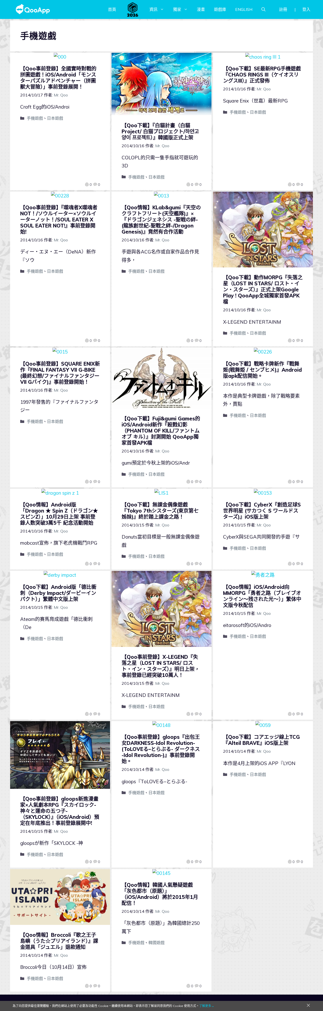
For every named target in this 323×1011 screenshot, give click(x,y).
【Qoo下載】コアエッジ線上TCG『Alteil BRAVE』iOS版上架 (261, 740)
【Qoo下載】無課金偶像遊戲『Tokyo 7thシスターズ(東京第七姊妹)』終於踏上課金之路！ (160, 510)
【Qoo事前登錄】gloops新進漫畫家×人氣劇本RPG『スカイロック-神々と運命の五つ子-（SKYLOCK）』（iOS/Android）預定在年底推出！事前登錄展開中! (59, 811)
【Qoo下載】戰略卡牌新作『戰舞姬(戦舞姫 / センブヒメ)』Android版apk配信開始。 (262, 370)
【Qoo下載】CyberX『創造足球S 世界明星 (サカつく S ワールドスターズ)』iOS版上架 (262, 510)
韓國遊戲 (156, 942)
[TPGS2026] (133, 9)
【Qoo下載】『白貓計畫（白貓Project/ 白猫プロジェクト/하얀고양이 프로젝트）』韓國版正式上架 (160, 131)
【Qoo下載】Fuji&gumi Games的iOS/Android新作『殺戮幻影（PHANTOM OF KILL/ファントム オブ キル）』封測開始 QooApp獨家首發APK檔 (161, 430)
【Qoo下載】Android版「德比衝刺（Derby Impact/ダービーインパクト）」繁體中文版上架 (58, 593)
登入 (306, 9)
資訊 (153, 9)
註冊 (283, 9)
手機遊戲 (35, 118)
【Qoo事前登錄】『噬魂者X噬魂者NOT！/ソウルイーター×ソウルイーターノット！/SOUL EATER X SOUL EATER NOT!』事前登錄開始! (58, 219)
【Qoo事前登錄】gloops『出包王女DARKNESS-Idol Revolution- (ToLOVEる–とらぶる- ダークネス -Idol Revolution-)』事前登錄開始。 (161, 749)
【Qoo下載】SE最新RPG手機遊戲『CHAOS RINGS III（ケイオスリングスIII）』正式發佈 (262, 74)
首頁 (112, 9)
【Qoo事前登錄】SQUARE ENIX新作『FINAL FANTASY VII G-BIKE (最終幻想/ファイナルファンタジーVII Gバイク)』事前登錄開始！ (60, 373)
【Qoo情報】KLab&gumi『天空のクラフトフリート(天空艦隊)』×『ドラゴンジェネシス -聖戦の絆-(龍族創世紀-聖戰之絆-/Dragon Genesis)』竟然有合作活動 (161, 219)
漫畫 (201, 9)
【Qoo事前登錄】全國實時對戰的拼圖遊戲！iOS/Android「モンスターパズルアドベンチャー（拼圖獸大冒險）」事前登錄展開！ (58, 77)
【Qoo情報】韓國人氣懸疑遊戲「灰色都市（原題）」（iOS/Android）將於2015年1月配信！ (160, 894)
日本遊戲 (55, 118)
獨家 (177, 9)
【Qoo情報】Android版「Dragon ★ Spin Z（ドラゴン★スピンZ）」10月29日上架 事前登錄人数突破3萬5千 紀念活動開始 (59, 513)
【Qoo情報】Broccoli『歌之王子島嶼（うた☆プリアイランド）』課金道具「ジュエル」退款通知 (59, 941)
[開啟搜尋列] (263, 9)
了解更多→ (206, 1006)
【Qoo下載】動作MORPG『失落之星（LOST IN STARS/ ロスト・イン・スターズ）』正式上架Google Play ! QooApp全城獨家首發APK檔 (263, 289)
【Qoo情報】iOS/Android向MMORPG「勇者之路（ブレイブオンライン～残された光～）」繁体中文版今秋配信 (262, 596)
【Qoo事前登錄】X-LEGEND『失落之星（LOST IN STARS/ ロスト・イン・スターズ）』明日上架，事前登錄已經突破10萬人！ (161, 666)
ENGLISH (243, 9)
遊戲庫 (220, 9)
